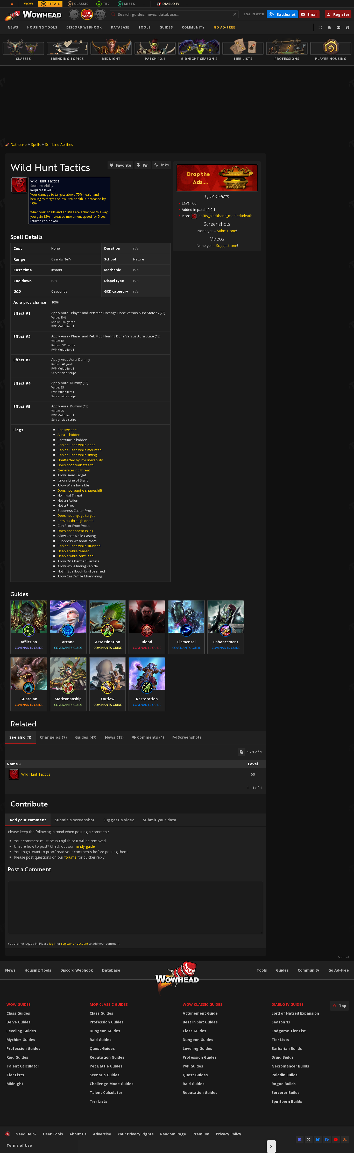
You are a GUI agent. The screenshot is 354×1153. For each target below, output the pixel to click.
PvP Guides (193, 1066)
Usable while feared (73, 551)
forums (70, 857)
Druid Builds (283, 1057)
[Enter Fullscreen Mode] (320, 27)
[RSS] (345, 1139)
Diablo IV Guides (287, 1004)
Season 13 (281, 1022)
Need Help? (26, 1133)
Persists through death (76, 520)
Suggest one (226, 245)
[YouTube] (336, 1139)
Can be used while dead (77, 444)
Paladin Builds (285, 1074)
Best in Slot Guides (200, 1022)
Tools (262, 970)
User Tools (53, 1133)
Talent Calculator (22, 1066)
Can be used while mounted (80, 450)
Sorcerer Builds (286, 1092)
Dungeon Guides (105, 1030)
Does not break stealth (76, 465)
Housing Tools (38, 970)
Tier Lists (15, 1074)
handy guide (85, 846)
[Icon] (19, 185)
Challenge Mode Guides (111, 1083)
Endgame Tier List (289, 1030)
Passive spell (68, 429)
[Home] (35, 14)
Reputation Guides (107, 1057)
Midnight (14, 1083)
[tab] (20, 737)
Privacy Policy (228, 1133)
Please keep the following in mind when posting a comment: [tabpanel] (68, 887)
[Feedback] (338, 27)
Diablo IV (170, 4)
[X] (309, 1139)
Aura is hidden (69, 434)
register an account (74, 943)
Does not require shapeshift (80, 490)
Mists (129, 4)
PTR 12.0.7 (100, 14)
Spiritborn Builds (287, 1101)
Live (74, 14)
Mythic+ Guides (20, 1039)
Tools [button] (144, 27)
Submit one (226, 230)
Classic (81, 4)
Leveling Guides (21, 1030)
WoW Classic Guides (202, 1004)
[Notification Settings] (329, 27)
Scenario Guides (104, 1074)
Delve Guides (18, 1022)
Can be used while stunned (79, 545)
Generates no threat (74, 470)
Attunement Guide (200, 1013)
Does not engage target (76, 515)
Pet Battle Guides (106, 1066)
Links (164, 164)
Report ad (343, 957)
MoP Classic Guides (109, 1004)
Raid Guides (17, 1057)
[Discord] (299, 1139)
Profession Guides (23, 1048)
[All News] (12, 4)
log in (52, 943)
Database (120, 27)
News (13, 27)
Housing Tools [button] (42, 27)
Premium (201, 1133)
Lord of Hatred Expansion (295, 1013)
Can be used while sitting (77, 454)
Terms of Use (19, 1145)
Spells (36, 144)
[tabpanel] (135, 769)
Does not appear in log (75, 530)
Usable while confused (76, 556)
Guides (166, 27)
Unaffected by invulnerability (80, 460)
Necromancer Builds (290, 1066)
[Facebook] (327, 1139)
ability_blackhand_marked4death (224, 215)
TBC (106, 4)
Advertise (102, 1133)
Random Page (173, 1133)
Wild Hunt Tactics (35, 774)
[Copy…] (241, 752)
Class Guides (18, 1013)
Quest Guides (102, 1048)
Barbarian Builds (287, 1048)
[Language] (347, 27)
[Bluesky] (318, 1139)
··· (143, 4)
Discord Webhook (84, 27)
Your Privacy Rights (136, 1133)
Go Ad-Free (224, 27)
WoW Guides (18, 1004)
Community (193, 27)
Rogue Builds (284, 1083)
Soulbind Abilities (59, 144)
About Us (78, 1133)
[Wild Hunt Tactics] (14, 774)
